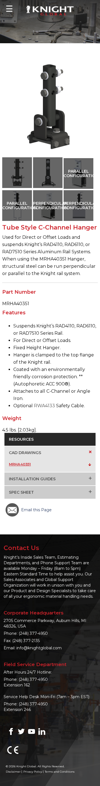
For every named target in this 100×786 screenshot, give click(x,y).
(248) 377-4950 (33, 633)
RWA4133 (44, 405)
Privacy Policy (32, 771)
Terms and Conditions (59, 771)
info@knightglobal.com (39, 647)
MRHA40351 (20, 464)
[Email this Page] (12, 510)
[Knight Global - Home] (50, 10)
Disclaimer (13, 771)
